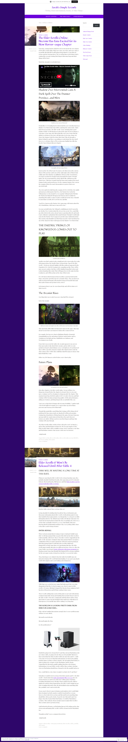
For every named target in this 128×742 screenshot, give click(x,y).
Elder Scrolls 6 (66, 723)
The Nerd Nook (65, 16)
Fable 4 (72, 723)
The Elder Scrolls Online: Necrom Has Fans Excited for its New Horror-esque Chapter (57, 41)
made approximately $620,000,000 (62, 678)
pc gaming (45, 439)
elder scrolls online (54, 438)
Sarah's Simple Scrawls (64, 7)
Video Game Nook (87, 55)
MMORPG (75, 438)
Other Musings (78, 16)
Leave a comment (43, 441)
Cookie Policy (27, 739)
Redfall (76, 723)
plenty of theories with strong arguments (65, 549)
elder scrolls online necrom (66, 438)
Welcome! (85, 59)
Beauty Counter (51, 16)
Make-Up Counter (87, 42)
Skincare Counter (87, 48)
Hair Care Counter (87, 38)
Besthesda (59, 723)
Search (84, 23)
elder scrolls (46, 438)
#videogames (53, 723)
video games (43, 35)
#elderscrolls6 (46, 723)
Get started (75, 1)
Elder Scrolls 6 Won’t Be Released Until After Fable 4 (55, 464)
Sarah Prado (33, 51)
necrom (41, 439)
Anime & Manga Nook (88, 31)
